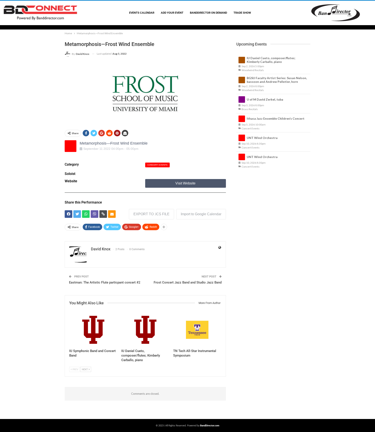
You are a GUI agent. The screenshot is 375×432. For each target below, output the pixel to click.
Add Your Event (172, 12)
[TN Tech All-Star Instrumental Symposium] (197, 330)
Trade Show (242, 12)
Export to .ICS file (151, 214)
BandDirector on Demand (208, 12)
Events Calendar (141, 12)
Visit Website (185, 183)
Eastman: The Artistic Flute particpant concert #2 (104, 282)
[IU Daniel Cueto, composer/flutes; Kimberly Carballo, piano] (145, 330)
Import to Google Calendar (201, 214)
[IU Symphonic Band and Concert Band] (93, 330)
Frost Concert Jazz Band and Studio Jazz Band (188, 282)
